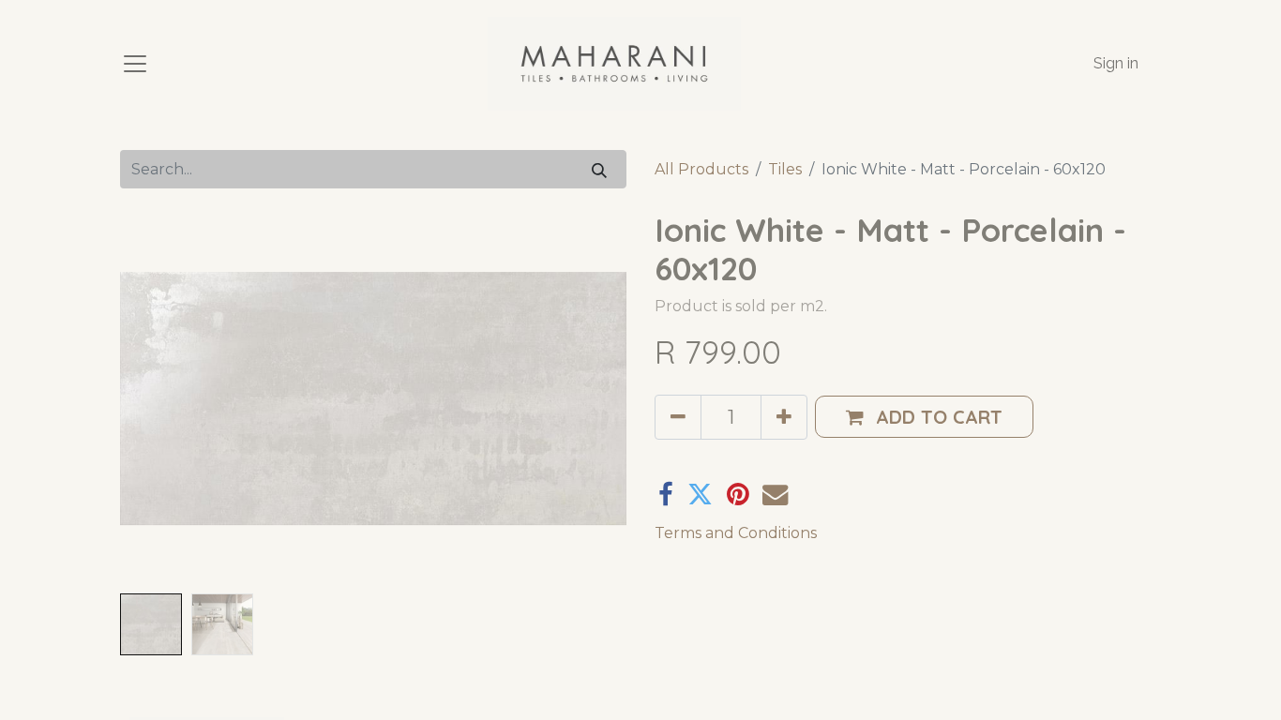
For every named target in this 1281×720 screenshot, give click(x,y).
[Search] (599, 169)
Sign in (1115, 63)
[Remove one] (678, 417)
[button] (158, 398)
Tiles (785, 169)
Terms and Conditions (736, 533)
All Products (701, 169)
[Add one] (784, 417)
